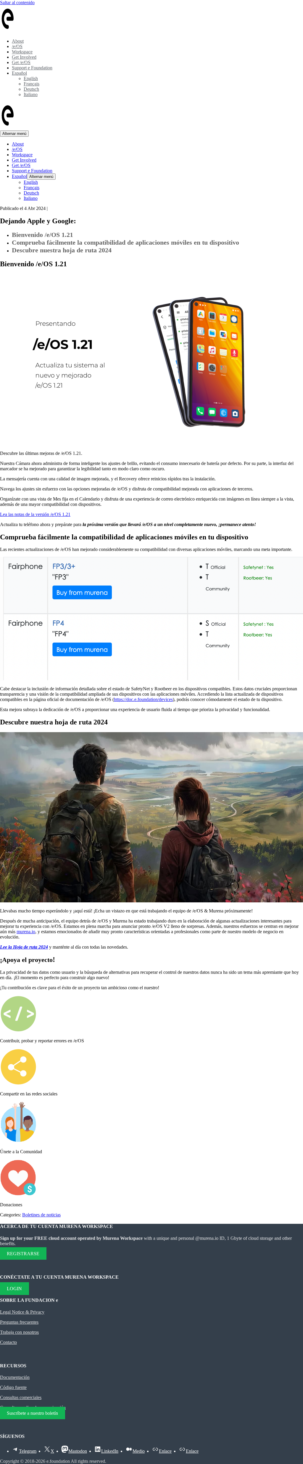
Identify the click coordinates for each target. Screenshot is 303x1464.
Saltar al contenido (17, 2)
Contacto (8, 1342)
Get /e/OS (21, 62)
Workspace (22, 51)
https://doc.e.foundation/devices (143, 699)
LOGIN (14, 1288)
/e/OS (17, 46)
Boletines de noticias (41, 1214)
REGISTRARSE (23, 1253)
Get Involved (24, 57)
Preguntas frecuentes (19, 1322)
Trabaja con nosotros (19, 1332)
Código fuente (13, 1387)
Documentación (15, 1377)
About (18, 41)
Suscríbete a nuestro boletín (32, 1412)
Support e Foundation (32, 67)
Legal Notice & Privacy (22, 1312)
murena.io (26, 931)
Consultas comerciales (20, 1397)
